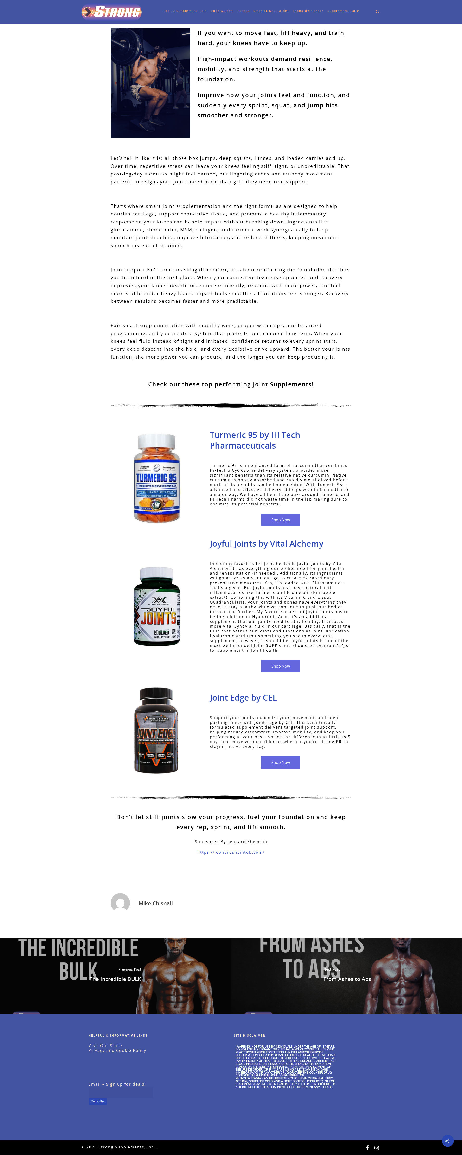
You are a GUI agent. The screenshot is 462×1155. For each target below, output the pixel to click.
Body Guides (213, 11)
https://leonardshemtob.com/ (231, 852)
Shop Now (280, 520)
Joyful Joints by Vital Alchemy (266, 543)
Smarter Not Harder (263, 11)
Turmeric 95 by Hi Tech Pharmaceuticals (255, 440)
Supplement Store (335, 11)
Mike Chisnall (156, 903)
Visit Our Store (105, 1045)
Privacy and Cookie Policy (117, 1050)
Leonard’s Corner (299, 11)
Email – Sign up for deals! (117, 1084)
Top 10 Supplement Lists (177, 11)
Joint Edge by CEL (243, 697)
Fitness (234, 11)
